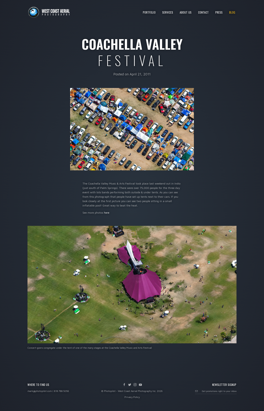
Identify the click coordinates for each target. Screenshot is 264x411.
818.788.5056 (61, 391)
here (106, 212)
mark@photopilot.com (40, 391)
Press (219, 12)
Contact (203, 12)
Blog (232, 12)
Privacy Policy (132, 397)
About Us (186, 12)
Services (167, 12)
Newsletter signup (224, 385)
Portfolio (149, 12)
